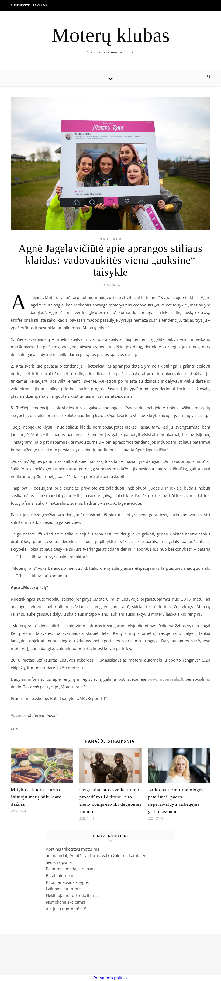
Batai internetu (59, 875)
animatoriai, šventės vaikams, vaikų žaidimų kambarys (96, 855)
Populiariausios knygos (67, 882)
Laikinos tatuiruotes (64, 888)
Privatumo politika (111, 977)
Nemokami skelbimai (65, 902)
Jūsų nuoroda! (66, 908)
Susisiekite (20, 5)
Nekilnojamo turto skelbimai (72, 895)
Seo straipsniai (59, 862)
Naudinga (110, 239)
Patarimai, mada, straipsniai (72, 868)
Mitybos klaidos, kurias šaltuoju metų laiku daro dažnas (36, 797)
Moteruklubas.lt (42, 715)
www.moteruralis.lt (166, 679)
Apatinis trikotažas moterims (72, 849)
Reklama (40, 5)
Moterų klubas (110, 35)
